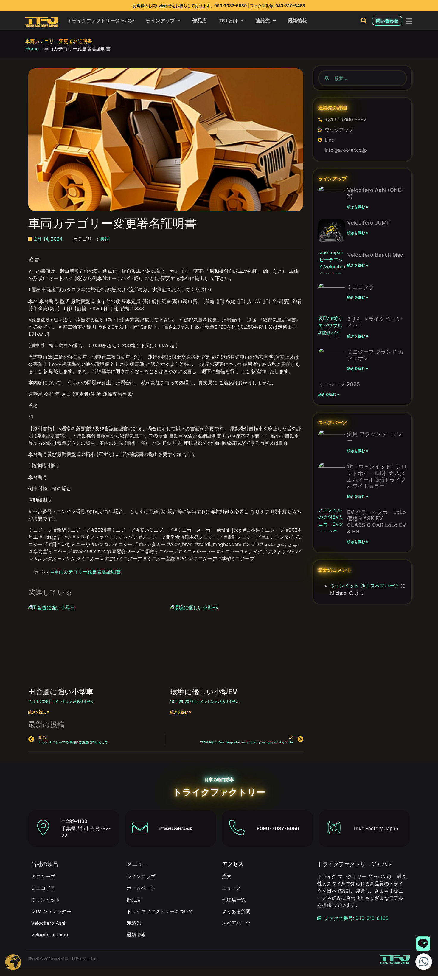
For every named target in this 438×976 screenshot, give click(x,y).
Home (32, 49)
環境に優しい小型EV (203, 691)
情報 (104, 239)
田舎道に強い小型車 (60, 691)
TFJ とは (228, 21)
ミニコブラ (360, 287)
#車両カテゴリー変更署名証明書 (86, 572)
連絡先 (263, 21)
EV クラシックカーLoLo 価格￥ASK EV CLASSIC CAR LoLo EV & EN (376, 522)
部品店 (199, 21)
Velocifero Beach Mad (375, 255)
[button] (364, 21)
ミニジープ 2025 (339, 384)
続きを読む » (38, 712)
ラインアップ (160, 21)
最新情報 (297, 21)
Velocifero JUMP (368, 222)
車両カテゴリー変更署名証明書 (58, 41)
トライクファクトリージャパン (100, 21)
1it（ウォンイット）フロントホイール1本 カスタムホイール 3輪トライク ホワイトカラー (379, 476)
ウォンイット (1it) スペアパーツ (364, 586)
